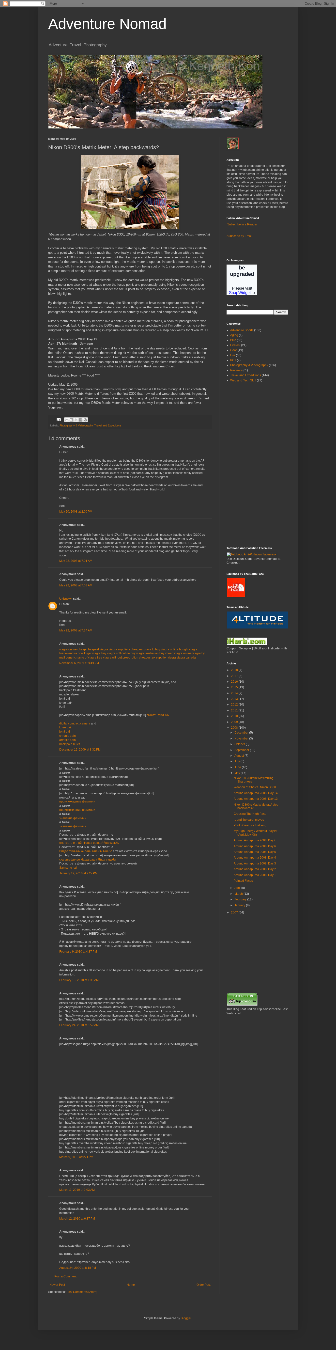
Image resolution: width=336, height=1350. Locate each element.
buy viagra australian (145, 653)
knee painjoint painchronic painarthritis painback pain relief (69, 736)
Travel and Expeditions (108, 425)
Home (131, 1285)
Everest (235, 345)
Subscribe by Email (239, 236)
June (238, 767)
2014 (235, 693)
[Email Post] (58, 419)
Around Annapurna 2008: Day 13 (256, 799)
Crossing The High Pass (250, 814)
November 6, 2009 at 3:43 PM (79, 663)
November (241, 738)
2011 (235, 710)
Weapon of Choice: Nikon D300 (255, 787)
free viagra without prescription (117, 657)
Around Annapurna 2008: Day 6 (255, 846)
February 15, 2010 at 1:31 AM (79, 980)
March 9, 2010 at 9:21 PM (76, 1157)
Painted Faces (243, 880)
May (237, 773)
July (237, 761)
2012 (235, 704)
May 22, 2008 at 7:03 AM (75, 585)
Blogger (186, 1318)
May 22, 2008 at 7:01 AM (75, 561)
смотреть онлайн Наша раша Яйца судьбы (89, 843)
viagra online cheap (72, 649)
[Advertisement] (241, 464)
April (237, 888)
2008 (235, 727)
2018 (235, 670)
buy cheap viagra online (175, 653)
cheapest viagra (97, 649)
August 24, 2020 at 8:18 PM (77, 1268)
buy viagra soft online (115, 653)
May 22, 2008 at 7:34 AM (75, 630)
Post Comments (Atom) (81, 1292)
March (239, 893)
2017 (235, 676)
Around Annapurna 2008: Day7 (254, 840)
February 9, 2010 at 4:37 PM (78, 951)
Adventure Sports (241, 330)
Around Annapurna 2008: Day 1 (255, 875)
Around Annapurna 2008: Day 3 (255, 863)
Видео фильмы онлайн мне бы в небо (85, 851)
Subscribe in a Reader (242, 224)
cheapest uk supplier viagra (157, 657)
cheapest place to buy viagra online (154, 649)
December (241, 732)
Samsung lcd (68, 867)
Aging (234, 335)
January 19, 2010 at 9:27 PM (78, 873)
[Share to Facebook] (80, 419)
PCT (233, 360)
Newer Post (57, 1285)
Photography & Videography (76, 425)
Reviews (236, 370)
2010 (235, 716)
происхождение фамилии (77, 801)
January (240, 905)
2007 (235, 912)
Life (232, 355)
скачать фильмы (158, 715)
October (240, 744)
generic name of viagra (81, 657)
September (242, 750)
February (240, 899)
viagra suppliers (119, 649)
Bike (233, 340)
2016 (235, 681)
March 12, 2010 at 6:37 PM (77, 1218)
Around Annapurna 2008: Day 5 (255, 852)
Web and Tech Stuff (243, 380)
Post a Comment (65, 1276)
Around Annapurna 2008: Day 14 (256, 793)
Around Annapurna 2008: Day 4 (255, 857)
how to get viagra (89, 653)
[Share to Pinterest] (85, 419)
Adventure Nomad (107, 24)
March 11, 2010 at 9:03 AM (77, 1190)
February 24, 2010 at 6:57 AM (79, 1025)
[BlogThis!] (71, 419)
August (239, 755)
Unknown (65, 598)
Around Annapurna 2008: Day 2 (255, 869)
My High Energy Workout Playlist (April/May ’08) (255, 832)
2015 (235, 687)
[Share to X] (76, 419)
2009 (235, 722)
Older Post (204, 1285)
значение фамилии (72, 818)
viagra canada (186, 657)
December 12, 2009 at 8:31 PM (80, 749)
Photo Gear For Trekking (250, 825)
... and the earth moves (249, 819)
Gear (233, 350)
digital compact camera (75, 723)
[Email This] (66, 419)
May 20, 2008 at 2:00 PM (75, 511)
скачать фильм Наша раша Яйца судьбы (87, 859)
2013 (235, 699)
